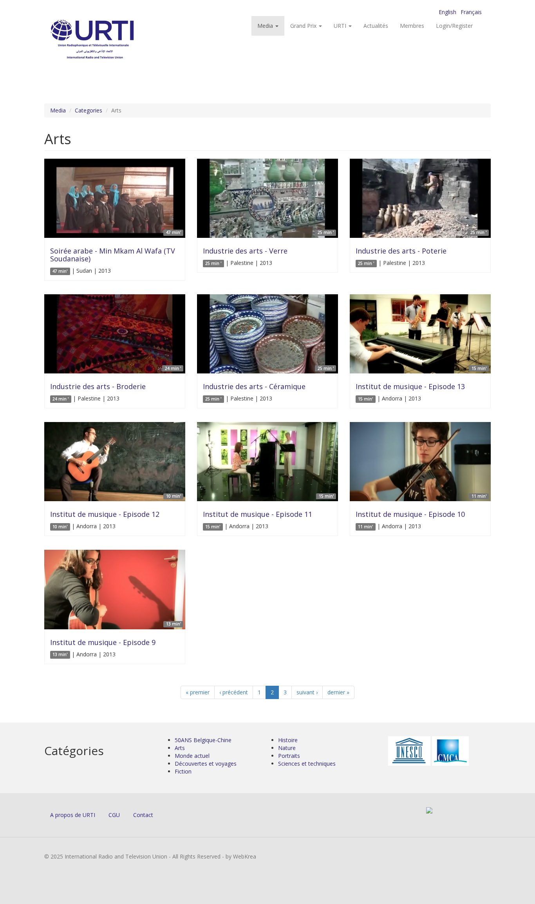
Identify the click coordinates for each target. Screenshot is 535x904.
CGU (114, 815)
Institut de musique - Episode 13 (410, 386)
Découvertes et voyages (206, 763)
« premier (198, 692)
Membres (412, 25)
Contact (143, 815)
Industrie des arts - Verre (245, 250)
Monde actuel (192, 755)
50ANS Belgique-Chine (203, 740)
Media (266, 25)
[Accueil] (108, 39)
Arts (180, 748)
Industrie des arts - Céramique (254, 386)
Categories (88, 110)
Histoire (288, 740)
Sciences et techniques (307, 763)
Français (471, 12)
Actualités (375, 25)
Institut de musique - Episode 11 (257, 514)
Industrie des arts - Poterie (401, 250)
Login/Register (454, 25)
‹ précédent (233, 692)
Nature (287, 748)
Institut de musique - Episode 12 (104, 514)
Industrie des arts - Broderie (98, 386)
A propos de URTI (72, 815)
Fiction (183, 771)
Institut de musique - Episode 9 (102, 642)
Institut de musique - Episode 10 (410, 514)
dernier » (338, 692)
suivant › (307, 692)
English (447, 12)
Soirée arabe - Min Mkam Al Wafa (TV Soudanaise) (112, 254)
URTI (341, 25)
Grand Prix (304, 25)
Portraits (289, 755)
